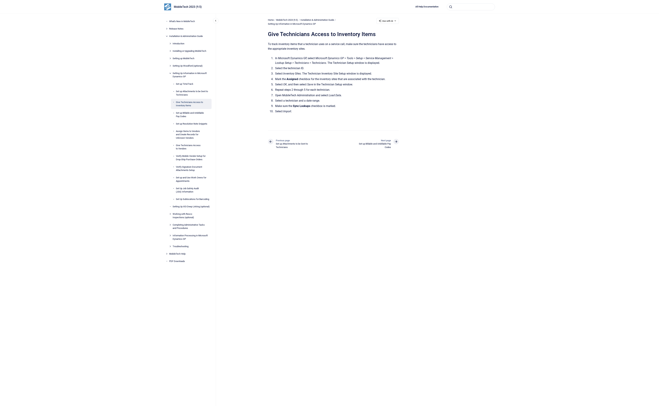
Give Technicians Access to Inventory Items (189, 104)
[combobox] (471, 7)
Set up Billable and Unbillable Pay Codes (190, 115)
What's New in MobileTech (182, 21)
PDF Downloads (177, 261)
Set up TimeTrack (184, 84)
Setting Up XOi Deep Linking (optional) (191, 206)
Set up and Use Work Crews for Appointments (191, 179)
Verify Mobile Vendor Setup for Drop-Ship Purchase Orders (191, 158)
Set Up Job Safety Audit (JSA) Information (187, 190)
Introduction (178, 43)
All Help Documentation (426, 6)
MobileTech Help (177, 253)
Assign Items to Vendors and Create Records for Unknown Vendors (188, 134)
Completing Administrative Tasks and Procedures (189, 227)
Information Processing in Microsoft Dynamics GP (190, 237)
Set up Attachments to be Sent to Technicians (192, 93)
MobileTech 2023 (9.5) (188, 6)
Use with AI (387, 21)
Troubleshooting (180, 246)
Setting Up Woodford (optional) (188, 66)
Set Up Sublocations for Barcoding (192, 199)
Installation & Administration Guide (186, 36)
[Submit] (450, 7)
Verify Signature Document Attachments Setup (189, 169)
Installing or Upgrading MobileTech (189, 51)
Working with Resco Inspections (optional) (183, 216)
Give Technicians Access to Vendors (188, 147)
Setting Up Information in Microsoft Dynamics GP (190, 75)
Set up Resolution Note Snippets (191, 123)
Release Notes (176, 28)
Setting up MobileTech (183, 58)
